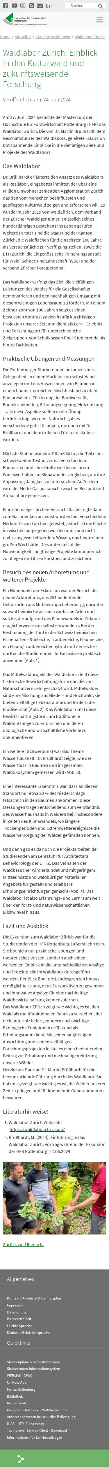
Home (5, 36)
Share (20, 1459)
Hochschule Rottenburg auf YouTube (14, 5)
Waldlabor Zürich (90, 36)
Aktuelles (23, 36)
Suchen (100, 6)
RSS (32, 5)
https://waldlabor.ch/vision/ (37, 1129)
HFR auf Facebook (6, 5)
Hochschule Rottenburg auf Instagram (23, 5)
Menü (100, 19)
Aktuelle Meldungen (52, 36)
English (48, 5)
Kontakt (40, 5)
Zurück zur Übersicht (23, 1244)
